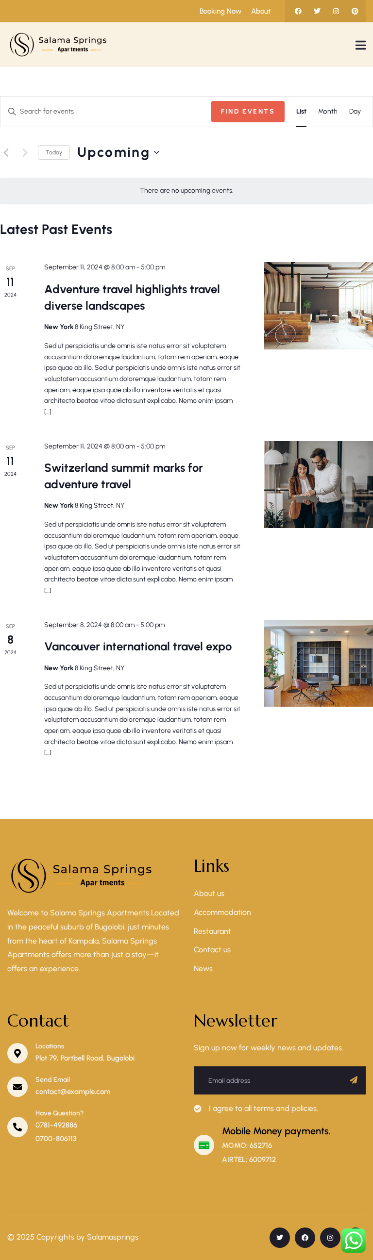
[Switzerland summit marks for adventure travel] (318, 484)
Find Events (248, 111)
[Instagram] (336, 11)
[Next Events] (25, 152)
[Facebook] (298, 11)
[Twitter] (317, 11)
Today (54, 152)
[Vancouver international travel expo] (318, 663)
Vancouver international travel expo (138, 646)
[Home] (60, 44)
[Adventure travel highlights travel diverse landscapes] (318, 305)
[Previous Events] (6, 152)
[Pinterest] (355, 11)
